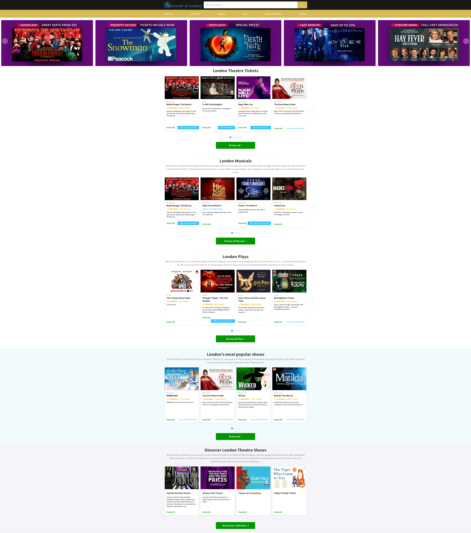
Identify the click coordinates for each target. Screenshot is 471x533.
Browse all (234, 145)
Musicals (221, 14)
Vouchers (303, 14)
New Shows (196, 14)
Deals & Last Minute (273, 14)
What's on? (168, 14)
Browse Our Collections (234, 525)
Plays (245, 14)
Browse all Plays (234, 338)
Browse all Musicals (234, 241)
